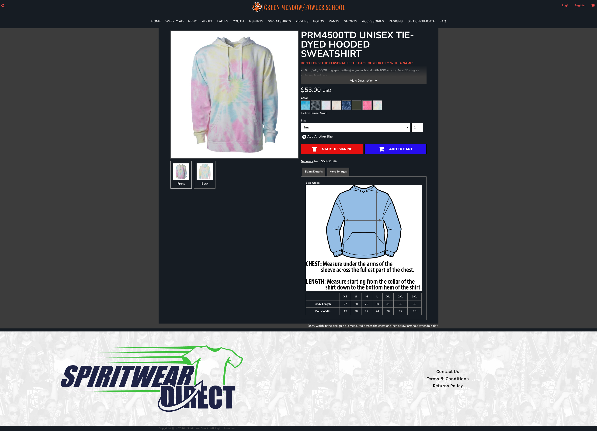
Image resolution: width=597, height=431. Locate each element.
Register (580, 5)
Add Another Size (320, 136)
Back (204, 184)
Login (565, 5)
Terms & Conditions (448, 378)
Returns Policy (448, 385)
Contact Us (447, 371)
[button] (3, 5)
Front (181, 184)
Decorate (307, 161)
